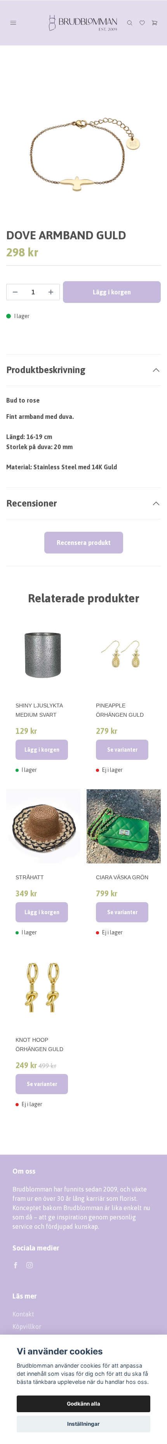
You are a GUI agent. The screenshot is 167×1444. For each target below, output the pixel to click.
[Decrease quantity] (15, 292)
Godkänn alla (83, 1404)
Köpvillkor (26, 1326)
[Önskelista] (142, 23)
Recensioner (31, 503)
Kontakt (23, 1314)
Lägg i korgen (41, 750)
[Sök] (130, 23)
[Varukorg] (154, 23)
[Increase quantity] (50, 292)
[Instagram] (29, 1265)
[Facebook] (15, 1265)
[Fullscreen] (83, 151)
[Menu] (13, 22)
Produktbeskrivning (45, 370)
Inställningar (83, 1424)
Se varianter (122, 750)
